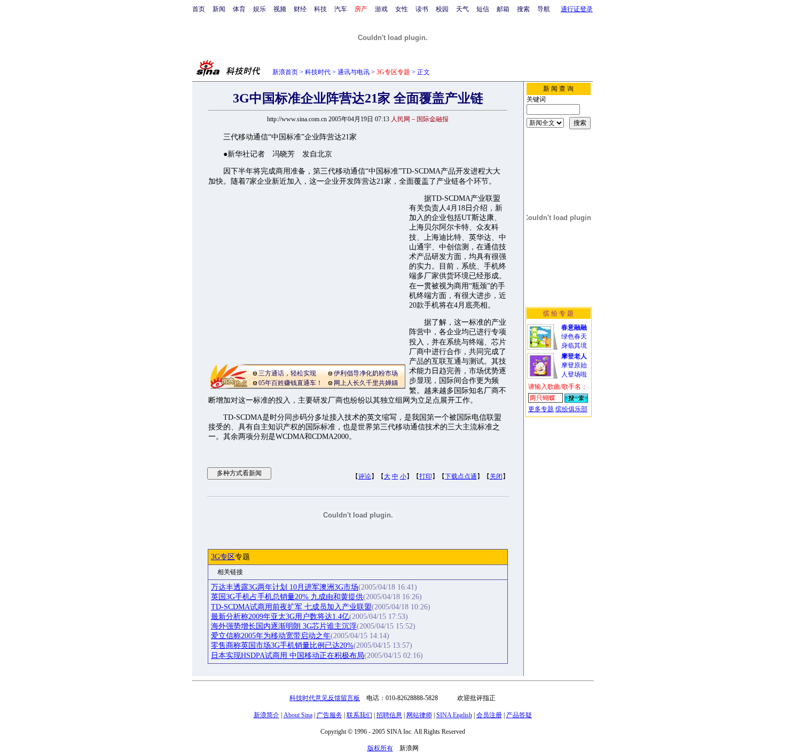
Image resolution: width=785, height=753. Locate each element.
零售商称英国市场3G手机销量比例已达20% (282, 645)
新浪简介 (266, 715)
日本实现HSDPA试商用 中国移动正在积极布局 (287, 656)
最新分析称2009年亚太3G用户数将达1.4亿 (280, 617)
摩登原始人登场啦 (574, 365)
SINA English (454, 715)
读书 (421, 9)
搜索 (523, 9)
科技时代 (318, 72)
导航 (543, 9)
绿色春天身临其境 (574, 336)
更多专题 (541, 409)
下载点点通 (461, 476)
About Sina (298, 715)
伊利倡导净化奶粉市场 (366, 373)
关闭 (496, 476)
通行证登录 (577, 9)
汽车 (340, 9)
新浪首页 (285, 72)
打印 (425, 476)
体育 (239, 9)
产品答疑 (519, 715)
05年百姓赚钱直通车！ (290, 383)
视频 (279, 9)
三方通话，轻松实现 (287, 373)
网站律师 (419, 715)
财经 (300, 9)
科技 (320, 9)
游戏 (381, 9)
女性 (401, 9)
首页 (198, 9)
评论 (364, 476)
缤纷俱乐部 (571, 409)
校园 (442, 9)
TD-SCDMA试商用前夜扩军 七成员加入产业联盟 (291, 607)
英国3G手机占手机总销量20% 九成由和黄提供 (287, 597)
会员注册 (489, 715)
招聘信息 (389, 715)
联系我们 (359, 715)
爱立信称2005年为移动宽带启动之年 (271, 636)
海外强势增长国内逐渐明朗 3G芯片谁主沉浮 (284, 626)
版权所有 (380, 748)
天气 (462, 9)
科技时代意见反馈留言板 (324, 698)
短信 (482, 9)
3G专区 (223, 557)
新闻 (219, 9)
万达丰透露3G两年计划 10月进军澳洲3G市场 (284, 587)
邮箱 (503, 9)
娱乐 (259, 9)
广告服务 (329, 715)
